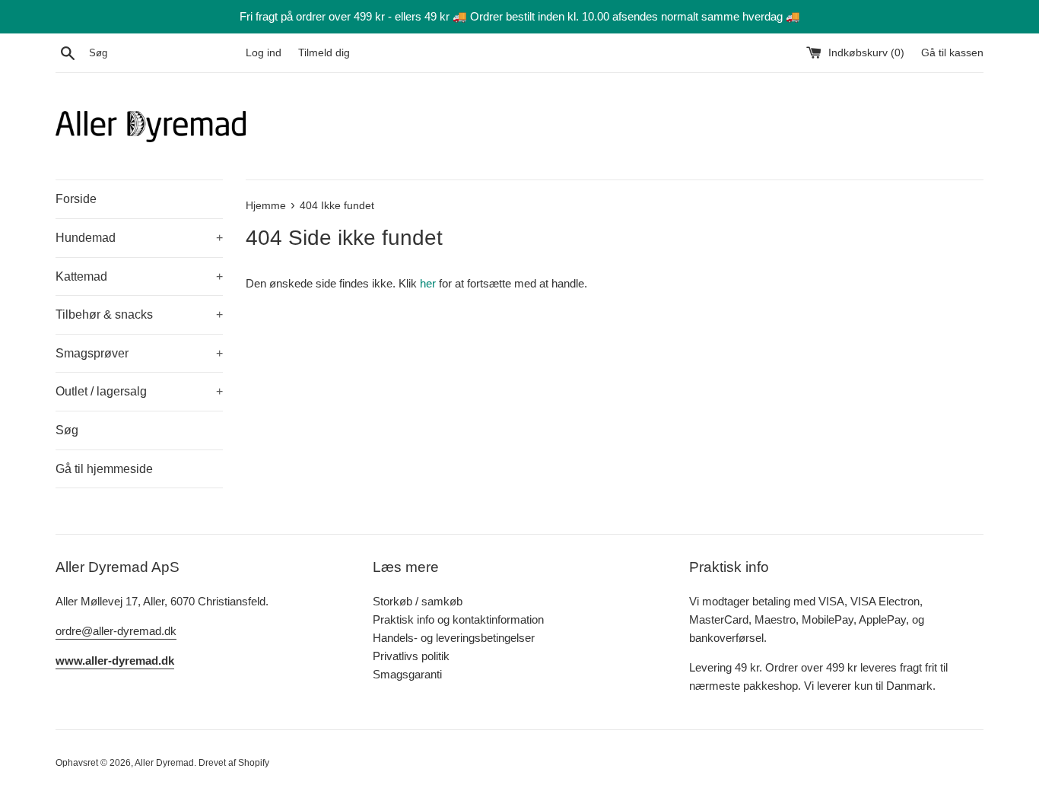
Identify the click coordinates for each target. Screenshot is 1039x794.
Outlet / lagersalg (139, 391)
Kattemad (139, 276)
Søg (67, 430)
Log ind (263, 53)
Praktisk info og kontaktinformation (458, 619)
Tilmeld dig (324, 53)
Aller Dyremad (164, 762)
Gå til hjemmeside (104, 468)
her (428, 283)
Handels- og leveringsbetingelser (454, 637)
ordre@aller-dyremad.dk (116, 630)
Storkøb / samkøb (417, 601)
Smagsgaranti (407, 674)
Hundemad (139, 237)
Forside (76, 198)
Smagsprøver (139, 353)
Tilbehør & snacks (139, 314)
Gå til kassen (952, 53)
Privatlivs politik (411, 655)
